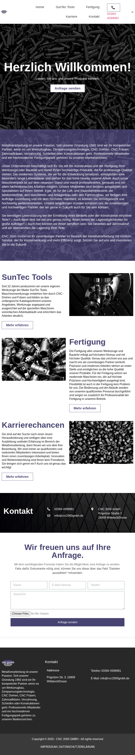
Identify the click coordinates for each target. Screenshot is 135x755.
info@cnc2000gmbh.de (110, 678)
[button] (113, 8)
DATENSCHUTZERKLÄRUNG (77, 746)
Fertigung (92, 7)
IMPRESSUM (48, 746)
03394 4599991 (111, 670)
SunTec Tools (65, 7)
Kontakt (94, 16)
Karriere (71, 16)
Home (40, 7)
